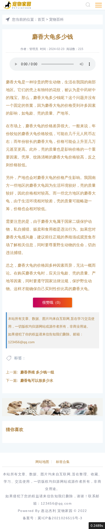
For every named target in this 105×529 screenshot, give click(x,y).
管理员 (33, 49)
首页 (41, 19)
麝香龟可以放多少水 (36, 380)
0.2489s (97, 526)
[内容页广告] (52, 407)
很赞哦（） (52, 302)
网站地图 (42, 461)
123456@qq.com (21, 342)
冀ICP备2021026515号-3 (60, 518)
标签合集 (63, 461)
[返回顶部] (94, 518)
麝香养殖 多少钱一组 (37, 372)
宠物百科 (56, 19)
